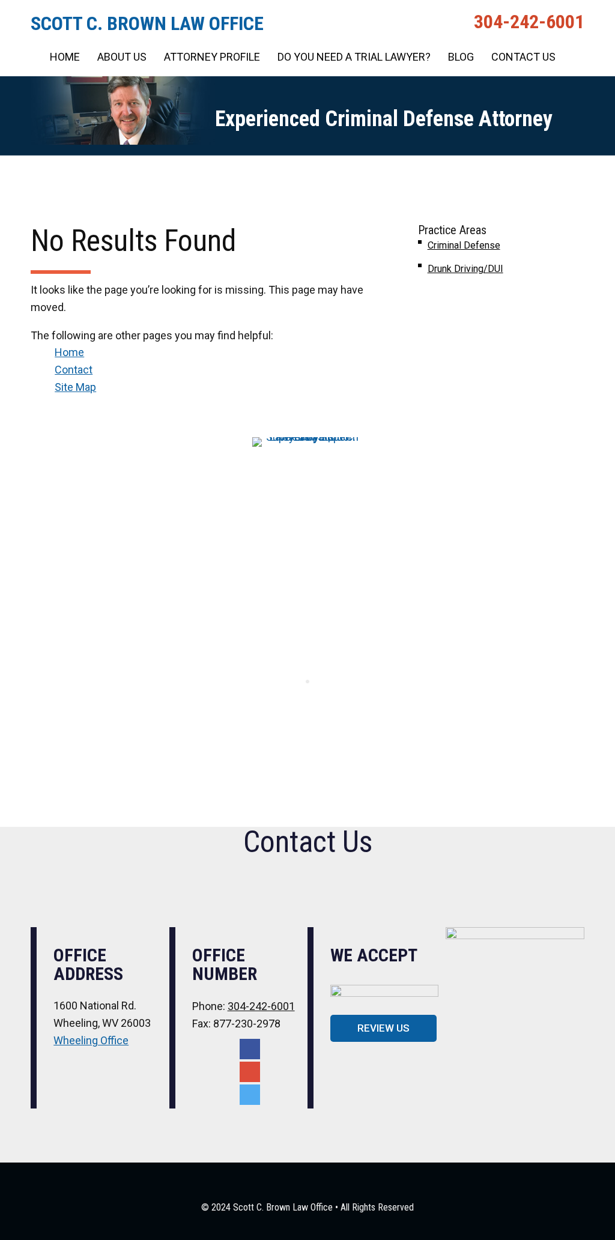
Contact (73, 369)
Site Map (75, 387)
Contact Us (523, 57)
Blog (461, 57)
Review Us (383, 1028)
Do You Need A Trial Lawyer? (354, 57)
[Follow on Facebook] (250, 1049)
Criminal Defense (464, 245)
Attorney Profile (212, 57)
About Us (122, 57)
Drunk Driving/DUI (465, 268)
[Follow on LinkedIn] (250, 1094)
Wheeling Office (91, 1040)
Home (65, 57)
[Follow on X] (250, 1072)
